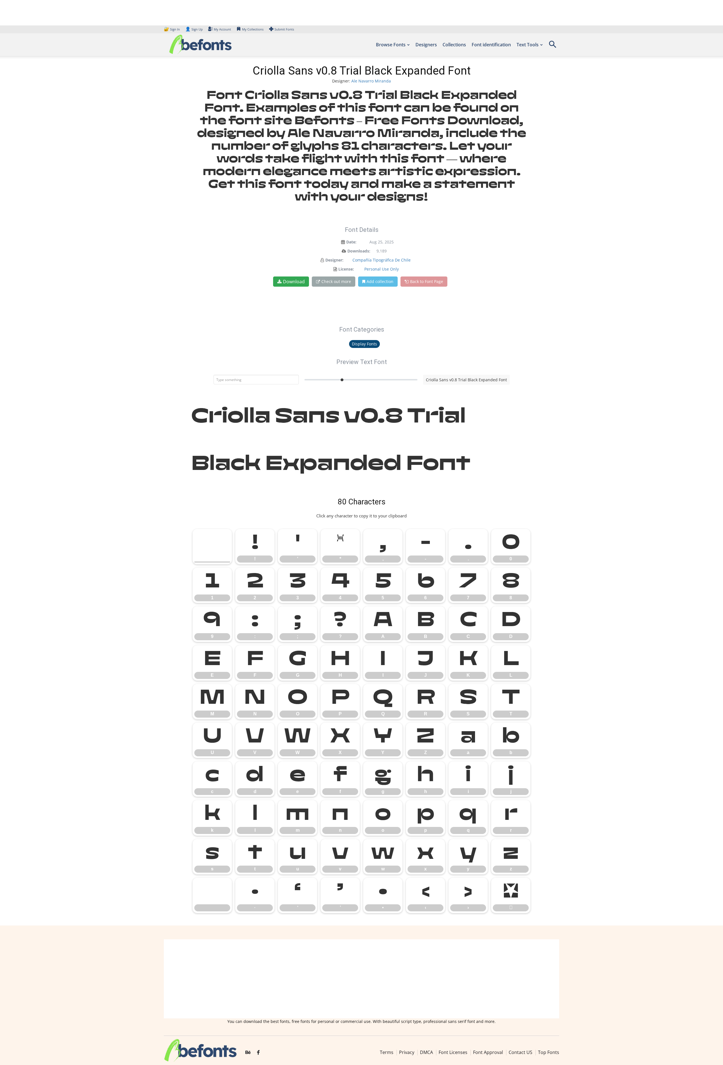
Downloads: (358, 251)
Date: (351, 242)
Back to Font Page (426, 281)
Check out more (336, 281)
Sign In (172, 29)
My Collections (252, 29)
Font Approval (488, 1052)
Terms (386, 1052)
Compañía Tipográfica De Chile (381, 260)
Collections (454, 45)
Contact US (520, 1052)
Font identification (491, 45)
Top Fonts (548, 1052)
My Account (222, 29)
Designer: (334, 260)
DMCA (426, 1052)
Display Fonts (364, 344)
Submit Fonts (284, 29)
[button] (552, 46)
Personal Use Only (381, 269)
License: (346, 269)
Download (294, 281)
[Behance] (248, 1052)
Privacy (406, 1052)
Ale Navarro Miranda (371, 81)
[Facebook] (258, 1052)
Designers (426, 45)
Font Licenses (453, 1052)
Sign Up (194, 29)
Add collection (380, 281)
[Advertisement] (361, 978)
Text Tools (528, 45)
